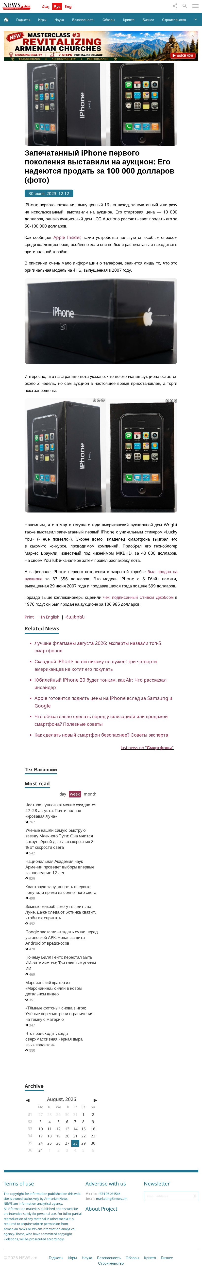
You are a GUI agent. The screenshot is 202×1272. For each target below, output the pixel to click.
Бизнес (148, 19)
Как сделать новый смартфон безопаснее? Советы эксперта (101, 734)
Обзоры (108, 19)
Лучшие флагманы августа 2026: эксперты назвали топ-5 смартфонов (97, 647)
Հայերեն (75, 617)
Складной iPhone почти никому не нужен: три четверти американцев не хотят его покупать (95, 665)
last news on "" (147, 747)
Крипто (129, 19)
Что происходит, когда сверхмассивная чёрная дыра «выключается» (54, 1038)
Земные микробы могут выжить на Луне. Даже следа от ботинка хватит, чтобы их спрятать (60, 911)
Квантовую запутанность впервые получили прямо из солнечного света (60, 889)
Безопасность (83, 19)
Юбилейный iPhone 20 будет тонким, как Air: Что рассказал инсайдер (100, 683)
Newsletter (157, 1183)
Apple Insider (66, 237)
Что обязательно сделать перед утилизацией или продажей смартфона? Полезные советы (101, 720)
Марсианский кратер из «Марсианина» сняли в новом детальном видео (53, 988)
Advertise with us (105, 1183)
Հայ (46, 6)
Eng (68, 6)
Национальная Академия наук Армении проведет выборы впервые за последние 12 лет (59, 866)
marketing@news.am (111, 1198)
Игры (42, 19)
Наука (59, 19)
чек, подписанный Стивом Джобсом (138, 597)
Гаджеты (23, 19)
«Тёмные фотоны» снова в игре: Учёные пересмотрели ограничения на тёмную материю (59, 1013)
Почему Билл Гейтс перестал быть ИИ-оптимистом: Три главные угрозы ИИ (60, 962)
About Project (101, 1208)
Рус (57, 6)
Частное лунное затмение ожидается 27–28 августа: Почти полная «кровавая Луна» (60, 810)
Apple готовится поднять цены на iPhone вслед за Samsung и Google (103, 702)
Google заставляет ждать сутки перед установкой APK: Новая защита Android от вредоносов (61, 937)
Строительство (174, 19)
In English (50, 617)
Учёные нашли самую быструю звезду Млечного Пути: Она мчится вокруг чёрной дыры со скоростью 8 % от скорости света (59, 838)
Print (29, 617)
